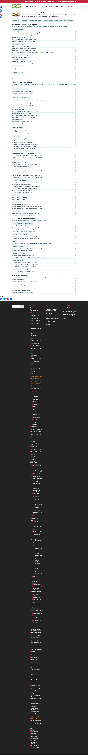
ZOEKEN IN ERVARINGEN (36, 388)
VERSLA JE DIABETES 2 (63, 5)
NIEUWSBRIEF (34, 736)
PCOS (34, 615)
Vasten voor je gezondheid (36, 649)
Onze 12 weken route (37, 478)
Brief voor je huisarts (35, 713)
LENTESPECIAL (34, 335)
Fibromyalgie (35, 404)
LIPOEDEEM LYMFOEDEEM (36, 637)
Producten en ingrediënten (35, 20)
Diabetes (35, 424)
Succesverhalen (34, 726)
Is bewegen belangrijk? (36, 669)
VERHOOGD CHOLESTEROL (36, 642)
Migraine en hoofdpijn (37, 422)
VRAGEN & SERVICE (70, 5)
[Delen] (1, 17)
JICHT (32, 644)
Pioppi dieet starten (37, 597)
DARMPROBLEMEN (35, 619)
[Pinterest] (1, 14)
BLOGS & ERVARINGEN (33, 5)
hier (72, 307)
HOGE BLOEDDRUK (35, 608)
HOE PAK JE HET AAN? (35, 476)
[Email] (1, 12)
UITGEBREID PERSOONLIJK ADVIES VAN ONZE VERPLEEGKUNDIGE (36, 679)
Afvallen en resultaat (68, 20)
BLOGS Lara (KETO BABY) (36, 434)
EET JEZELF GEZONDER (51, 5)
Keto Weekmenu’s (36, 483)
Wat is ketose (35, 485)
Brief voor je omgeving (35, 714)
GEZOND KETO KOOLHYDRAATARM (42, 5)
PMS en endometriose (37, 613)
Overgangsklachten (37, 617)
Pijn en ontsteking (36, 417)
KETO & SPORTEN (36, 579)
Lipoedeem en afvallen (35, 671)
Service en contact (35, 745)
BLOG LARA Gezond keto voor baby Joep (38, 504)
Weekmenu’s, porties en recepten (20, 20)
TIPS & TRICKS (34, 539)
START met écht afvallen (36, 657)
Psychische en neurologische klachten (36, 414)
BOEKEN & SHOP (26, 5)
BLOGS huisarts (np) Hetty (36, 449)
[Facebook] (1, 7)
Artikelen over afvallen (35, 676)
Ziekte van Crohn (36, 624)
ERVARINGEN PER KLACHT (36, 390)
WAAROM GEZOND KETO (36, 464)
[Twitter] (1, 10)
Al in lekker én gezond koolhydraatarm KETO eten (42, 1)
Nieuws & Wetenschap (37, 584)
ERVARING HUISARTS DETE (36, 429)
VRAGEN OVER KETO (35, 731)
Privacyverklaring (34, 749)
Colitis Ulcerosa (36, 622)
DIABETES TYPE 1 (34, 646)
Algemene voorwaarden (36, 747)
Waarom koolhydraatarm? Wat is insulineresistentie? (37, 470)
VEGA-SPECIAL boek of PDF (36, 365)
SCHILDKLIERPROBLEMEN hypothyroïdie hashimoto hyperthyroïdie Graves (36, 634)
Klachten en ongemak (48, 20)
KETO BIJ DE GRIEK (38, 555)
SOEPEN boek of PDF (35, 343)
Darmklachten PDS (37, 620)
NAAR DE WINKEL (34, 310)
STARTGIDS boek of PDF (36, 326)
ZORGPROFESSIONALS (68, 1)
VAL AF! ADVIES (57, 5)
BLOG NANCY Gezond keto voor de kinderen (38, 509)
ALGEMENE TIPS (38, 546)
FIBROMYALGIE (34, 647)
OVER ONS (33, 740)
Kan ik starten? (58, 20)
